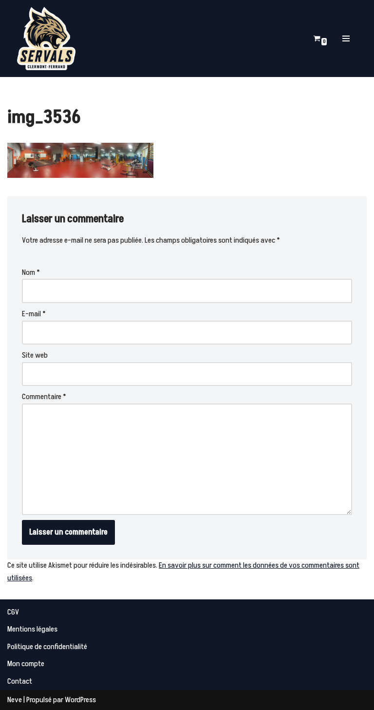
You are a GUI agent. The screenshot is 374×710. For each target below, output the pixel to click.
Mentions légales (32, 629)
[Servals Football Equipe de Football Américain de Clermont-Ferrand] (46, 38)
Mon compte (25, 663)
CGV (13, 612)
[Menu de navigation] (346, 38)
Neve (14, 699)
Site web (35, 355)
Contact (19, 681)
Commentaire (44, 396)
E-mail (34, 313)
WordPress (80, 699)
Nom (31, 272)
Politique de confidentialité (47, 646)
